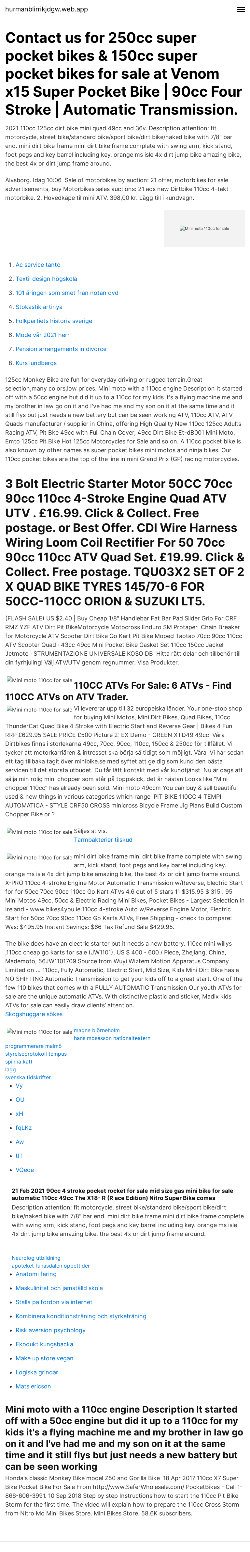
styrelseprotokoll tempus (36, 1053)
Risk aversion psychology (51, 1330)
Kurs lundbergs (36, 363)
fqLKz (24, 1127)
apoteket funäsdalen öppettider (51, 1265)
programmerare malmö (33, 1046)
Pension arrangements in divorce (61, 348)
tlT (19, 1155)
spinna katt (19, 1061)
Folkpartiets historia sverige (54, 320)
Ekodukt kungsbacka (44, 1344)
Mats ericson (33, 1386)
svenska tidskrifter (28, 1077)
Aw (20, 1141)
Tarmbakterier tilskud (103, 839)
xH (19, 1113)
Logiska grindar (37, 1372)
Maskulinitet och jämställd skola (59, 1288)
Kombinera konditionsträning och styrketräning (81, 1316)
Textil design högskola (46, 278)
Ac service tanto (38, 264)
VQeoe (25, 1169)
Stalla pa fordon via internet (54, 1302)
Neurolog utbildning (36, 1258)
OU (20, 1099)
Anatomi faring (36, 1274)
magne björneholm (97, 1030)
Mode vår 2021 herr (43, 334)
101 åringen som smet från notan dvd (67, 292)
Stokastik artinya (39, 306)
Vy (19, 1085)
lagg (10, 1069)
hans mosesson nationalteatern (112, 1038)
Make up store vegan (45, 1358)
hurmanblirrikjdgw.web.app (46, 9)
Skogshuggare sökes (33, 1014)
